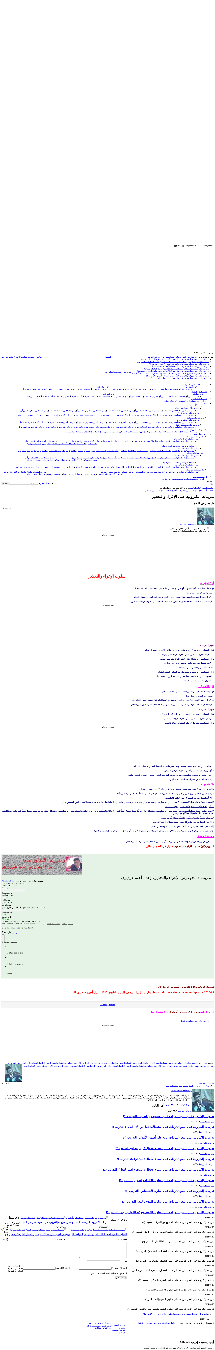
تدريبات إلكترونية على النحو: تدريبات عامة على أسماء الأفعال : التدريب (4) (179, 364)
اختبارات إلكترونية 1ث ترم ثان (187, 448)
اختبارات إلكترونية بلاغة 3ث (36, 472)
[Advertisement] (139, 18)
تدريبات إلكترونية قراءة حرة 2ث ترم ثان (177, 427)
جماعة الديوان (89, 474)
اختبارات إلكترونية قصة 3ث (161, 472)
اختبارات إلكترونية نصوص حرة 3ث (114, 472)
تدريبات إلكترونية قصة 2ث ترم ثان (147, 427)
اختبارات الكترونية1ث (195, 436)
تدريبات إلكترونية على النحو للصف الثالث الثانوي (94, 1066)
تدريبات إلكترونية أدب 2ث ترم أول (119, 422)
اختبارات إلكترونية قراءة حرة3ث (186, 472)
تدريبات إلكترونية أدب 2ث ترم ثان (120, 427)
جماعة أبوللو (78, 474)
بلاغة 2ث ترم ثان (46, 396)
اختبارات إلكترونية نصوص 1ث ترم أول (86, 441)
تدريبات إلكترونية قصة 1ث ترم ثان (147, 415)
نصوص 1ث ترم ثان (55, 389)
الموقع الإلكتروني (63, 1268)
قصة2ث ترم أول (178, 396)
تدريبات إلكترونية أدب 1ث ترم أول (119, 410)
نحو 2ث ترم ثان (33, 396)
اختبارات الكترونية (199, 434)
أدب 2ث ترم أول (164, 396)
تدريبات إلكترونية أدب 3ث (141, 432)
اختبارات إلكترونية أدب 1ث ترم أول (116, 441)
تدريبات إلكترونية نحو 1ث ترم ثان (31, 415)
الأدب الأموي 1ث (61, 443)
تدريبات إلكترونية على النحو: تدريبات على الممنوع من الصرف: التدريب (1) (175, 357)
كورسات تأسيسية (200, 477)
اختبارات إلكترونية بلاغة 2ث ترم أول (39, 458)
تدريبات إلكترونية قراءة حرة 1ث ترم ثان (177, 415)
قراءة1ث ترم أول (185, 389)
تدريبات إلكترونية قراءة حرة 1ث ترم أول (177, 410)
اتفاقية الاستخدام (14, 357)
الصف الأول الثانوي (192, 384)
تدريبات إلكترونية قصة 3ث (162, 432)
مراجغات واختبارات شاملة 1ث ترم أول (178, 446)
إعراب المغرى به (96, 1063)
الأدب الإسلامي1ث (75, 443)
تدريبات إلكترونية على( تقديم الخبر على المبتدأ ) (42, 1222)
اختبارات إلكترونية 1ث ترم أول (186, 439)
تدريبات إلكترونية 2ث (195, 418)
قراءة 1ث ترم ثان (97, 389)
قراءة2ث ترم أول (192, 396)
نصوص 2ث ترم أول (150, 396)
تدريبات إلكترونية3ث (195, 429)
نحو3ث (166, 401)
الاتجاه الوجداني (101, 474)
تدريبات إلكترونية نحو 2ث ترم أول (33, 422)
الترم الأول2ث (198, 394)
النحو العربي (209, 1066)
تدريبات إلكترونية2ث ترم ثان (187, 425)
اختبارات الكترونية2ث (195, 453)
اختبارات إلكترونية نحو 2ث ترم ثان (30, 467)
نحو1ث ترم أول (115, 389)
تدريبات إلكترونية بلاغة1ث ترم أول (61, 410)
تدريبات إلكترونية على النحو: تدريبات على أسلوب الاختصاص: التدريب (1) (180, 378)
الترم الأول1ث (191, 387)
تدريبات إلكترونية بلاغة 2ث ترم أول (61, 422)
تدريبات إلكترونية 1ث (195, 406)
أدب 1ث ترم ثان (70, 389)
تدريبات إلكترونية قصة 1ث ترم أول (147, 410)
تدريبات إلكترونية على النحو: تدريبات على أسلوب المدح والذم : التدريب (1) (168, 1201)
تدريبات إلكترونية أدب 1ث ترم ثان (120, 415)
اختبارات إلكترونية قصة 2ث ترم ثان (146, 467)
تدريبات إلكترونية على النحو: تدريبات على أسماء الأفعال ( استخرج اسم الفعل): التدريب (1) (172, 371)
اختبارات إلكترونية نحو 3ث (14, 472)
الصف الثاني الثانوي (199, 392)
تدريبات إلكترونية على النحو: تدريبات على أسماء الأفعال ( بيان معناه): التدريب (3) (176, 366)
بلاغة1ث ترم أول (128, 389)
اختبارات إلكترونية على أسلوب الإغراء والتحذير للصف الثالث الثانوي (61, 1063)
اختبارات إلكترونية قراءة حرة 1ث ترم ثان (177, 451)
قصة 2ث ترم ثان (89, 396)
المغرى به (12, 1063)
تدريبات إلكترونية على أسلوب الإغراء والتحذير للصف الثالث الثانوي (141, 1066)
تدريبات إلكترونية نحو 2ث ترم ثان (31, 427)
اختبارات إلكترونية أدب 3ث (139, 472)
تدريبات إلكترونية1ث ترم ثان (187, 413)
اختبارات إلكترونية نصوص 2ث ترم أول (86, 458)
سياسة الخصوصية (34, 357)
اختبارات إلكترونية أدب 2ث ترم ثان (118, 467)
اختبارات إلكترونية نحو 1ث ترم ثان (30, 451)
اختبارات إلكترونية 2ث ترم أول (186, 455)
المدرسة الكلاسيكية (115, 474)
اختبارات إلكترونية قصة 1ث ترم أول (145, 441)
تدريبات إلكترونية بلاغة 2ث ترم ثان (59, 427)
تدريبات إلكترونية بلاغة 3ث (96, 432)
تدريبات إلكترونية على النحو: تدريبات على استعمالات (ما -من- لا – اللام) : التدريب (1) (175, 359)
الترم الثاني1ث (103, 387)
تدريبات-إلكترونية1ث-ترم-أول (187, 408)
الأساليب (30, 1063)
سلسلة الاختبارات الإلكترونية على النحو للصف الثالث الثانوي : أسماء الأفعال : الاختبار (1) (173, 362)
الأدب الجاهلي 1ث (90, 443)
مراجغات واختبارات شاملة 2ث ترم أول (178, 462)
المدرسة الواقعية (54, 474)
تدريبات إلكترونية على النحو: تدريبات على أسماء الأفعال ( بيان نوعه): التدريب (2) (176, 369)
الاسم (124, 1261)
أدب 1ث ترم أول (142, 389)
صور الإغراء (52, 1066)
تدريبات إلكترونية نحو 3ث (75, 432)
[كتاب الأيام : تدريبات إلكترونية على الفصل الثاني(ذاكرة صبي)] (38, 1230)
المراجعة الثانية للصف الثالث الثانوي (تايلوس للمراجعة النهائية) (96, 1234)
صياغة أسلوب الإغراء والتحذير (35, 1066)
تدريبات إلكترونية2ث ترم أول (187, 420)
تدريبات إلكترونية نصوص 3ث (119, 432)
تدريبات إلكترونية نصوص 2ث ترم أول (90, 422)
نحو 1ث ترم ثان (28, 389)
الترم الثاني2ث (109, 394)
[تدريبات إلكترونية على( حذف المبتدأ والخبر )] (87, 1218)
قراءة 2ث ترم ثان (103, 396)
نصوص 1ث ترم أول (156, 389)
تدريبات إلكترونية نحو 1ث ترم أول (33, 410)
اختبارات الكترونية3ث (195, 469)
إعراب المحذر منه (111, 1063)
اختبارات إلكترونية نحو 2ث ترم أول (40, 460)
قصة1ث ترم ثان (83, 389)
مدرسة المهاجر (67, 474)
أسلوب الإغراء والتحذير (128, 1063)
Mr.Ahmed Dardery (188, 524)
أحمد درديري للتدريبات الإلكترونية (193, 1063)
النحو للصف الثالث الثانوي (193, 1066)
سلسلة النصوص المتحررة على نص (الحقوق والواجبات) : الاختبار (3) (176, 1314)
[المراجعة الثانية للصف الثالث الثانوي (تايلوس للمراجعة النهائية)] (98, 1230)
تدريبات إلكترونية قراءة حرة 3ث (186, 432)
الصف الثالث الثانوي (199, 399)
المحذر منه (21, 1063)
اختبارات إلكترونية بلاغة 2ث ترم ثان (58, 467)
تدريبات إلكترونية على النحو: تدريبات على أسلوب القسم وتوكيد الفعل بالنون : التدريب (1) (159, 1212)
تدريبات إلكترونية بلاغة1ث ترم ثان (59, 415)
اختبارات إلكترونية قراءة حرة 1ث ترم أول (177, 441)
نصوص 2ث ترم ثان (61, 396)
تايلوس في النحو (175, 1066)
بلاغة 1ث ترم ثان (41, 389)
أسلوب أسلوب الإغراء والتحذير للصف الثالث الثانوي (159, 1063)
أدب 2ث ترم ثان (75, 396)
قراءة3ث (200, 401)
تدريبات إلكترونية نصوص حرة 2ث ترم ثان (89, 427)
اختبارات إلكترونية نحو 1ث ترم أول (40, 443)
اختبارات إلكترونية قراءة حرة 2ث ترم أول (177, 458)
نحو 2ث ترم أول (121, 396)
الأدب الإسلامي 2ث (75, 460)
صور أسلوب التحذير (66, 1066)
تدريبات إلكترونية (200, 403)
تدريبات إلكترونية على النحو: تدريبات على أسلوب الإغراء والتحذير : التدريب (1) (177, 376)
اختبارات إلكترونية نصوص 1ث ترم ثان (88, 451)
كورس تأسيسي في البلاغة (173, 479)
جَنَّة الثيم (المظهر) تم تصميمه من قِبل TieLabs (156, 1323)
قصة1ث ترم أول (171, 389)
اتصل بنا (24, 357)
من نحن (4, 357)
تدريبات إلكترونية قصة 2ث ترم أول (147, 422)
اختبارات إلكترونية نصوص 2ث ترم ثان (88, 467)
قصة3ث (193, 401)
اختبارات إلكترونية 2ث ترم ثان (187, 465)
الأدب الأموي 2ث (61, 460)
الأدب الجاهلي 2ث (90, 460)
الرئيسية (205, 384)
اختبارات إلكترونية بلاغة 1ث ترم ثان (58, 451)
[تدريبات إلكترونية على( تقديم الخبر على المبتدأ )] (43, 1218)
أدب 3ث (186, 401)
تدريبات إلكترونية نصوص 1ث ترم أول (90, 410)
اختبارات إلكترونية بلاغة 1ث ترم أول (39, 441)
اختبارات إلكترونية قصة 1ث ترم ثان (146, 451)
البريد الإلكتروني (119, 1268)
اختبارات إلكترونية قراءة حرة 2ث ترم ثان (177, 467)
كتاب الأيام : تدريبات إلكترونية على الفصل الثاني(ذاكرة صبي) (37, 1234)
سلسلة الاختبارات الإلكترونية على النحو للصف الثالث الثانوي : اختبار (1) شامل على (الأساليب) (170, 373)
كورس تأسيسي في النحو (194, 479)
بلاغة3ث (172, 401)
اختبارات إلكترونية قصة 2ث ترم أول (145, 458)
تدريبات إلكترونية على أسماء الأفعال (194, 1021)
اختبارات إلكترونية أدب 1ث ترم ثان (118, 451)
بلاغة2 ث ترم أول (135, 396)
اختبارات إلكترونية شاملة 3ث (35, 474)
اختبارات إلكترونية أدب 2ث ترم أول (116, 458)
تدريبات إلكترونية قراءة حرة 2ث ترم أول (177, 422)
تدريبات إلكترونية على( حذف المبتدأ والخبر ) (87, 1222)
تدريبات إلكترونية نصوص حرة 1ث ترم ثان (89, 415)
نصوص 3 (179, 401)
